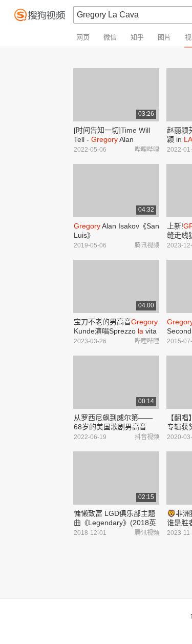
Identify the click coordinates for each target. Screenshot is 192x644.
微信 (110, 37)
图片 (164, 37)
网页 (83, 37)
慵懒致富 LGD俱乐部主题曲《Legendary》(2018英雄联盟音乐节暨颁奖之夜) (115, 522)
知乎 (137, 37)
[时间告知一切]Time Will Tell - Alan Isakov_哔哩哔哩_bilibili (112, 139)
